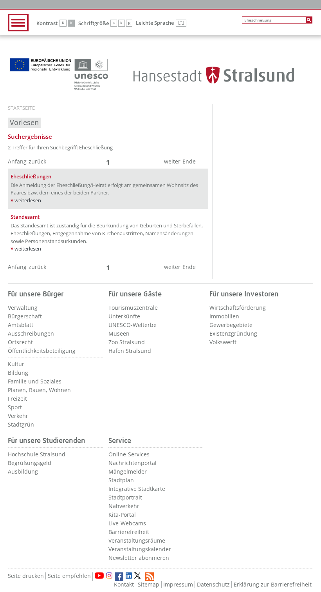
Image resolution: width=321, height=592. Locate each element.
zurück (37, 161)
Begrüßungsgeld (29, 463)
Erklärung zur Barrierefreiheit (273, 584)
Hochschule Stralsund (36, 454)
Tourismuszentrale (133, 307)
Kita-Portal (122, 514)
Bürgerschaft (25, 316)
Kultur (16, 364)
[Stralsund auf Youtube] (99, 575)
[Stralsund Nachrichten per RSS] (149, 576)
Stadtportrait (125, 497)
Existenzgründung (233, 333)
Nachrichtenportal (132, 463)
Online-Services (129, 454)
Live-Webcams (127, 523)
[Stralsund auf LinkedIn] (129, 575)
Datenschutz (213, 584)
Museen (119, 333)
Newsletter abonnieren (138, 557)
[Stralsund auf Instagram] (109, 575)
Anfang (17, 161)
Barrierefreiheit (128, 532)
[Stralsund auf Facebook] (119, 576)
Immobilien (224, 316)
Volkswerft (222, 342)
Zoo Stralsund (126, 342)
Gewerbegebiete (230, 325)
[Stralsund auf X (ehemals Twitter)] (138, 576)
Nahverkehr (123, 506)
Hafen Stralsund (129, 350)
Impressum (178, 584)
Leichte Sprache (161, 23)
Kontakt (124, 584)
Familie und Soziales (34, 381)
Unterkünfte (124, 316)
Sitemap (148, 584)
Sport (15, 407)
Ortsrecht (20, 342)
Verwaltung (23, 307)
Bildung (18, 372)
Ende (189, 161)
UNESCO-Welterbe (132, 325)
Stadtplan (121, 480)
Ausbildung (23, 471)
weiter (172, 161)
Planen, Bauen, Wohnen (39, 390)
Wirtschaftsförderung (237, 307)
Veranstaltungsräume (136, 540)
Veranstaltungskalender (139, 549)
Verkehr (18, 415)
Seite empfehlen (69, 575)
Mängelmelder (127, 471)
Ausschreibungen (31, 333)
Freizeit (17, 398)
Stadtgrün (21, 424)
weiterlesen (27, 200)
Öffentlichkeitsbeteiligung (42, 350)
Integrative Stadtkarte (136, 488)
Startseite (21, 108)
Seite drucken (26, 575)
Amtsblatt (20, 325)
